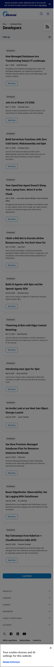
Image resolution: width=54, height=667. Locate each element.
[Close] (51, 648)
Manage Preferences (11, 662)
